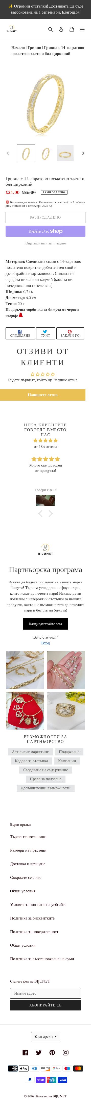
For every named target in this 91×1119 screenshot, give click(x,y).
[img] (45, 440)
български (44, 1036)
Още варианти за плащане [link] (46, 243)
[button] (42, 395)
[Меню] (82, 29)
